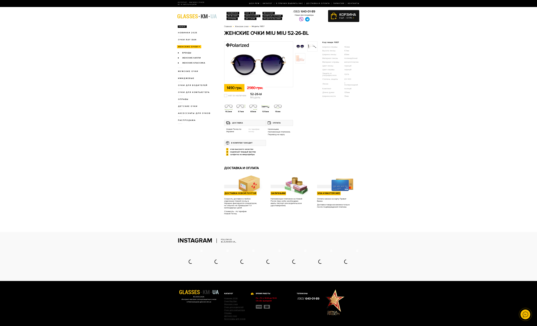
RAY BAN (250, 13)
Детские (250, 19)
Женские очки (188, 46)
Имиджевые (186, 78)
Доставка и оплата (318, 3)
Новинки (233, 13)
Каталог (268, 3)
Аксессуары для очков (194, 113)
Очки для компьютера (194, 92)
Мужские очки (188, 71)
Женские (269, 13)
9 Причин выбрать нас (289, 3)
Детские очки (188, 106)
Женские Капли (191, 58)
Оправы (232, 19)
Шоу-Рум (254, 3)
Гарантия (338, 3)
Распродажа (187, 120)
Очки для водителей (193, 85)
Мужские (233, 16)
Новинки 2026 (231, 298)
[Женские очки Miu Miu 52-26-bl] (258, 64)
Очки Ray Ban (230, 301)
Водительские (272, 19)
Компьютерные (273, 16)
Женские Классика (193, 63)
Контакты (353, 3)
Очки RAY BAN (187, 39)
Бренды (186, 53)
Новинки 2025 (187, 32)
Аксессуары (252, 16)
